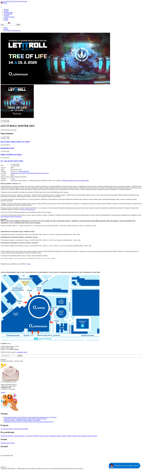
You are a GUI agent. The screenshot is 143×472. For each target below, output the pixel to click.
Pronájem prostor (8, 12)
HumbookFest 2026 (7, 148)
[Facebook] (1, 23)
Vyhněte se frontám (71, 436)
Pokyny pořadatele (24, 171)
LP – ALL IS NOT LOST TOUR (12, 161)
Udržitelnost (53, 436)
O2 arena (3, 1)
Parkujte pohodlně (23, 429)
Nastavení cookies (92, 436)
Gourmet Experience (9, 17)
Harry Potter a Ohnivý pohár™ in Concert (15, 142)
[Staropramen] (10, 454)
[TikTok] (7, 23)
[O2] (3, 454)
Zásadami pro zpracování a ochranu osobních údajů (75, 180)
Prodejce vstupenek (13, 429)
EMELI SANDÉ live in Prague (11, 154)
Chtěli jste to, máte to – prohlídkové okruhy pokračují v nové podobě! (22, 420)
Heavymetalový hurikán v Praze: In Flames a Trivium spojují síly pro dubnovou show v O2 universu (30, 417)
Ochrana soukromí (61, 436)
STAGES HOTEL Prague (13, 1)
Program (6, 11)
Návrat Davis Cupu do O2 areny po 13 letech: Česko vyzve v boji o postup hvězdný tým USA (28, 421)
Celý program (4, 429)
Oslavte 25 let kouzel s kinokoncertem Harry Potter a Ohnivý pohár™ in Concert (25, 418)
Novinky (6, 9)
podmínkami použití (22, 352)
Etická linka (84, 436)
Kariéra (6, 18)
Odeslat (20, 355)
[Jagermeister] (24, 454)
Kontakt (6, 20)
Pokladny (35, 436)
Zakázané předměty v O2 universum (23, 436)
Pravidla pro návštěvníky (7, 436)
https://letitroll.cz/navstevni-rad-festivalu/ (11, 216)
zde (14, 178)
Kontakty (12, 443)
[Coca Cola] (18, 454)
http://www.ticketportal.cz (28, 209)
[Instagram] (3, 23)
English (5, 3)
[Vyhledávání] (11, 23)
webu (28, 264)
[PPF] (4, 461)
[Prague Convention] (12, 467)
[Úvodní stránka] (5, 5)
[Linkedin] (5, 23)
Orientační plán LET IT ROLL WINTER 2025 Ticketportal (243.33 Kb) (30, 173)
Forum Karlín (23, 1)
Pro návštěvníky (8, 14)
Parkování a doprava (44, 436)
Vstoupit (3, 392)
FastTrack (6, 15)
